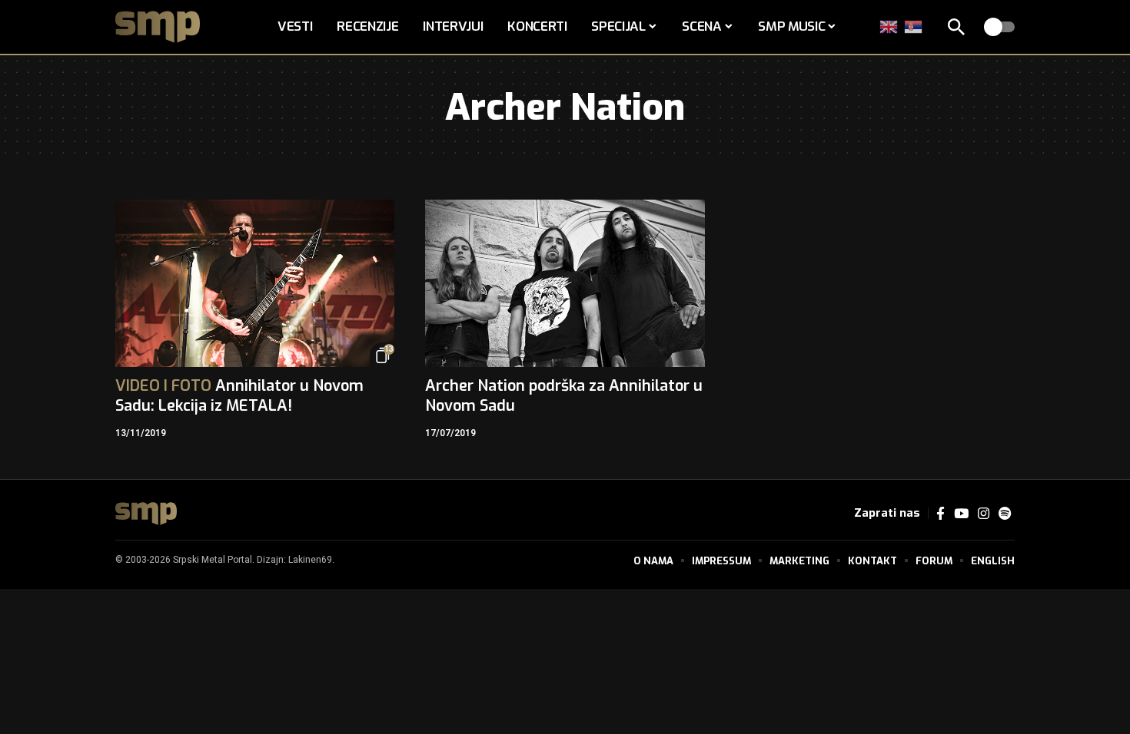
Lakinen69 (310, 560)
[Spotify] (1005, 514)
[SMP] (146, 513)
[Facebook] (940, 514)
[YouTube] (961, 514)
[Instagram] (983, 514)
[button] (956, 27)
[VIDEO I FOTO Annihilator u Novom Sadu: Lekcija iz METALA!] (254, 283)
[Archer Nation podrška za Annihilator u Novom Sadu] (564, 283)
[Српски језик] (914, 26)
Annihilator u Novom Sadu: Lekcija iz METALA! (239, 395)
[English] (889, 26)
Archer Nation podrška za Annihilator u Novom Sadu (564, 395)
